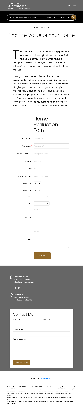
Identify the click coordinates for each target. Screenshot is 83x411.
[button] (15, 288)
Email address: (19, 329)
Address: (28, 161)
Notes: (29, 239)
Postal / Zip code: (25, 176)
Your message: (19, 339)
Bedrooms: (27, 183)
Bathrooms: (27, 190)
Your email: (26, 138)
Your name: (26, 146)
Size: (30, 197)
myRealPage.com (46, 378)
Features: (28, 217)
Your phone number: (24, 153)
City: (30, 169)
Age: (30, 203)
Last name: (47, 319)
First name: (17, 319)
